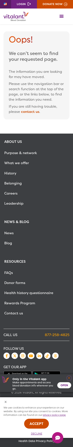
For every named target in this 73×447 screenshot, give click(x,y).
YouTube (31, 355)
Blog (8, 243)
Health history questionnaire (28, 292)
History (10, 173)
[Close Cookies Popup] (6, 402)
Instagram (23, 356)
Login (21, 4)
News (9, 233)
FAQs (8, 272)
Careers (11, 193)
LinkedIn (39, 356)
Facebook (7, 356)
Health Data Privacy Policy (36, 441)
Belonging (13, 183)
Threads (55, 356)
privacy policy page (54, 415)
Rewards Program (19, 303)
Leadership (14, 203)
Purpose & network (20, 152)
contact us (30, 111)
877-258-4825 (57, 334)
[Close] (69, 378)
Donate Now (52, 4)
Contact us (13, 313)
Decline (36, 433)
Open (64, 385)
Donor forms (14, 282)
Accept (36, 423)
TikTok (47, 356)
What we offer (16, 162)
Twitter (14, 356)
